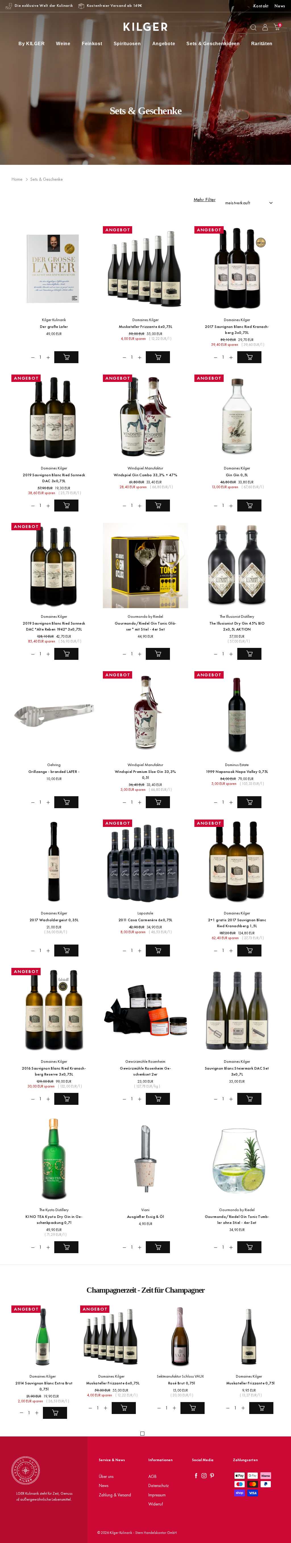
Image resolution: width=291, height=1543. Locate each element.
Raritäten (262, 43)
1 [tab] (142, 1434)
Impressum (157, 1495)
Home (16, 179)
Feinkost (92, 43)
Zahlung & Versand (115, 1495)
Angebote (163, 43)
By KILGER (31, 43)
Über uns (106, 1476)
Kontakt (261, 6)
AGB (152, 1476)
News (280, 6)
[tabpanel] (39, 1363)
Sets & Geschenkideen (213, 43)
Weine (63, 43)
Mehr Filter (204, 200)
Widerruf (155, 1504)
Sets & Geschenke (46, 179)
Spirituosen (127, 43)
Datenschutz (158, 1485)
